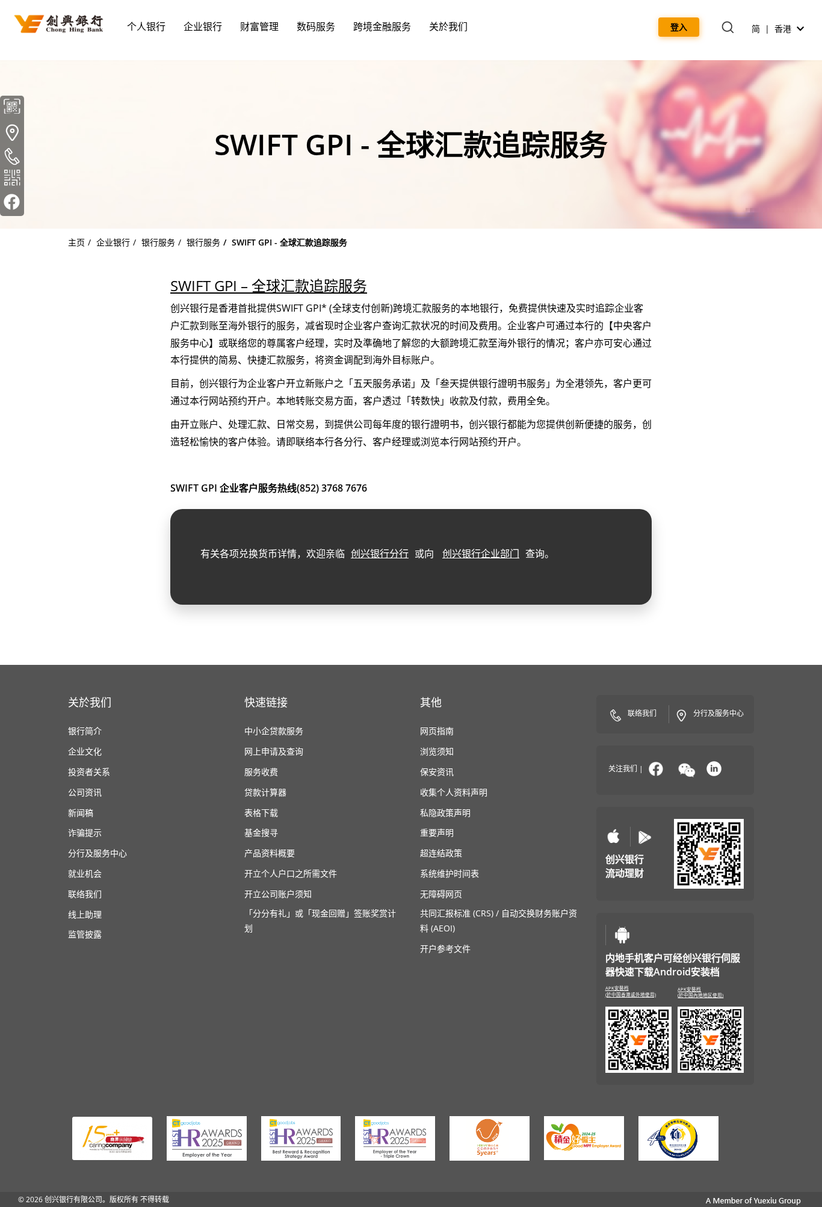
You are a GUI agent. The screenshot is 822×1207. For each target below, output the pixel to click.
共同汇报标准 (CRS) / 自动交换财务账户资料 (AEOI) (498, 920)
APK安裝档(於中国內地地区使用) (700, 992)
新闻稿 (80, 812)
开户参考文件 (445, 948)
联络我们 (85, 894)
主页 (76, 242)
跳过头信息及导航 (98, 6)
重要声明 (437, 832)
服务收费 (261, 771)
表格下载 (261, 812)
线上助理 (85, 914)
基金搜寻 (261, 832)
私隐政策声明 (445, 812)
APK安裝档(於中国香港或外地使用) (630, 991)
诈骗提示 (85, 832)
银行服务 (158, 242)
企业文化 (85, 751)
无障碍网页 (441, 894)
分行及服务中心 (97, 853)
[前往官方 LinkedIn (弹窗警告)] (714, 769)
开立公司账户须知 (278, 894)
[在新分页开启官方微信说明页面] (686, 770)
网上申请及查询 (273, 751)
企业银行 (203, 26)
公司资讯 (85, 792)
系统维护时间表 (449, 873)
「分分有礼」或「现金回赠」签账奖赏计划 (320, 920)
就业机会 (85, 873)
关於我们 (448, 26)
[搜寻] (728, 28)
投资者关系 (89, 771)
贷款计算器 (265, 792)
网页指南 (437, 730)
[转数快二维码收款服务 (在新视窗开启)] (12, 180)
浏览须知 (437, 751)
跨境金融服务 (382, 26)
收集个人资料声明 (453, 792)
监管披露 (85, 934)
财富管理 (259, 26)
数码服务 (316, 26)
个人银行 (146, 26)
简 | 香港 (773, 28)
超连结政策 (441, 853)
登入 (678, 26)
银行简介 (85, 730)
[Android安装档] (622, 935)
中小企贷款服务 (273, 730)
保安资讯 (437, 771)
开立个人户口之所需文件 (290, 873)
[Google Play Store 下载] (645, 837)
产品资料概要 (269, 853)
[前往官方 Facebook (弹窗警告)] (12, 204)
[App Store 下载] (613, 837)
